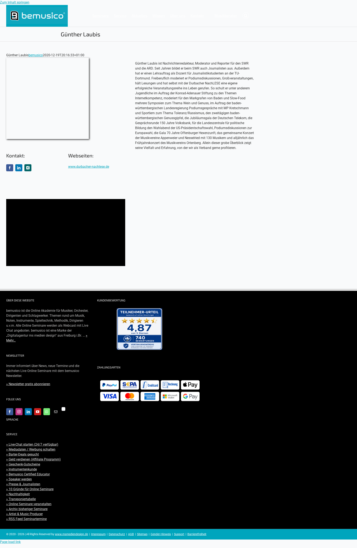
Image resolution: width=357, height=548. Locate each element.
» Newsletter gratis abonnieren (28, 384)
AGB (131, 534)
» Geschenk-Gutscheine (23, 464)
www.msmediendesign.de (71, 534)
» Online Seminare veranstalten (28, 504)
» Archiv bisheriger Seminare (27, 509)
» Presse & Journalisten (23, 484)
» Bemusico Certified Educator (28, 474)
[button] (245, 15)
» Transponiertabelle (21, 499)
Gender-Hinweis (161, 534)
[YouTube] (37, 411)
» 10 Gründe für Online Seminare (30, 489)
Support (179, 534)
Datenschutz (117, 534)
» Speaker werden (19, 479)
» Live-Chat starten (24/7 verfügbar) (32, 444)
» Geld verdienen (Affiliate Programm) (33, 459)
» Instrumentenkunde (21, 469)
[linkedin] (18, 167)
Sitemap (142, 534)
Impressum (98, 534)
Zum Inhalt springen (14, 2)
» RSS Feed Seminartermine (26, 519)
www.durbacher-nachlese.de (88, 167)
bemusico (36, 55)
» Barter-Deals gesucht (22, 454)
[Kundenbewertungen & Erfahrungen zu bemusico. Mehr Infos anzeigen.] (139, 329)
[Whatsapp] (46, 411)
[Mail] (55, 411)
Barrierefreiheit (196, 534)
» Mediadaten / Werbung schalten (30, 449)
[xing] (27, 167)
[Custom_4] (63, 409)
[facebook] (9, 167)
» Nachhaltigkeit (18, 494)
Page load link (10, 542)
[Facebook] (9, 411)
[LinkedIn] (28, 411)
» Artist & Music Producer (24, 514)
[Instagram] (19, 411)
